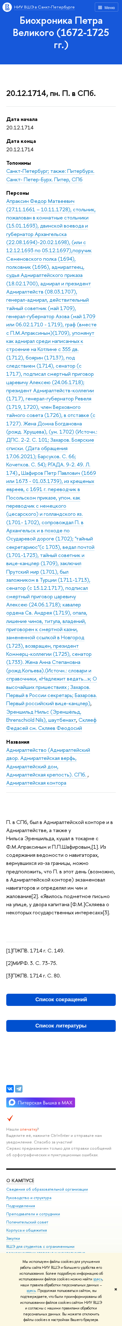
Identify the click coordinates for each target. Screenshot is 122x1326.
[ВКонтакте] (10, 1088)
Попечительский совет (27, 1222)
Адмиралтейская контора (36, 782)
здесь (97, 1279)
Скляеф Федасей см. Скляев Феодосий (51, 723)
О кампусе (20, 1180)
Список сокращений (61, 999)
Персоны (17, 192)
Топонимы (18, 162)
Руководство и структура (28, 1197)
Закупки (13, 1238)
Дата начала (22, 119)
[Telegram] (19, 1088)
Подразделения (20, 1205)
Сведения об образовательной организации (47, 1189)
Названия (17, 741)
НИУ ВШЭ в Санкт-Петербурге (44, 7)
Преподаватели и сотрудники (33, 1214)
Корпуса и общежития (26, 1230)
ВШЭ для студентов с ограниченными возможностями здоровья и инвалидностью (45, 1249)
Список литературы (61, 1026)
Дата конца (21, 140)
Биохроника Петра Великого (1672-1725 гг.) (61, 32)
